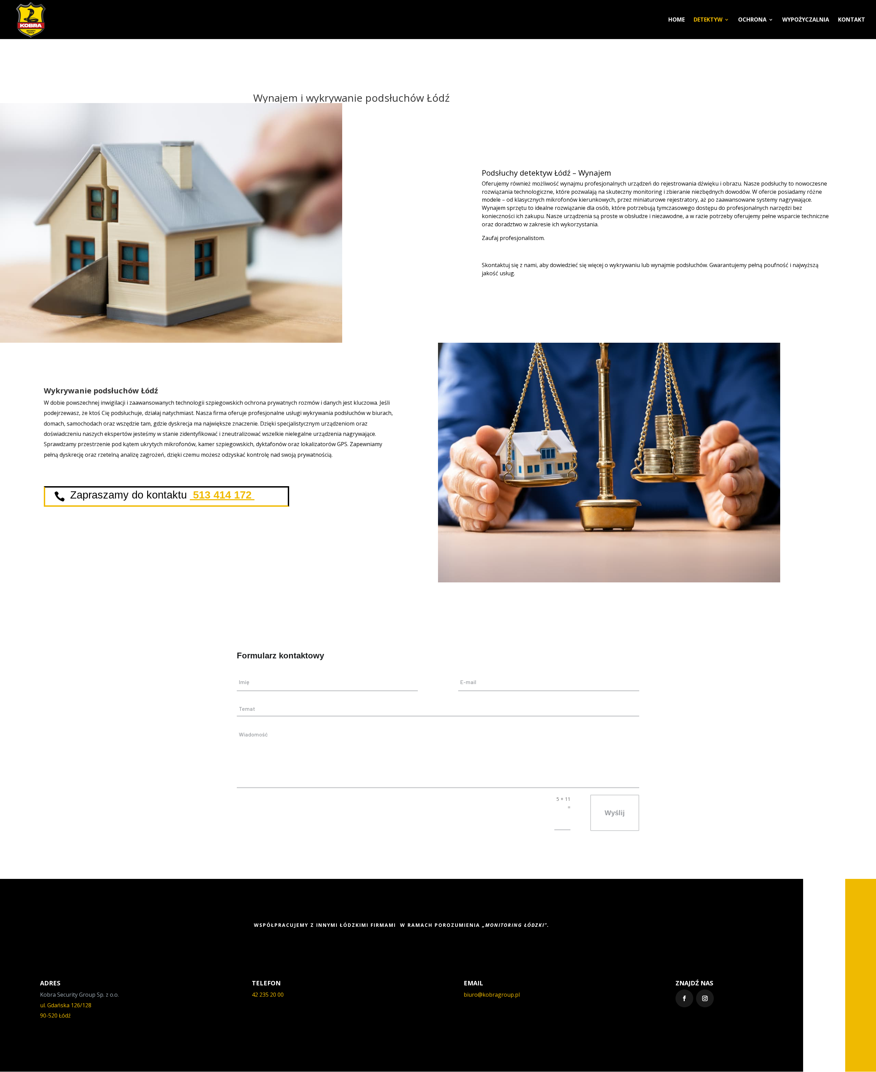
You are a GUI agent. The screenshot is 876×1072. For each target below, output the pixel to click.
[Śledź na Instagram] (705, 998)
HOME (676, 20)
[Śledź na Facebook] (684, 998)
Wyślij (615, 813)
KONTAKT (851, 20)
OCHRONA (752, 20)
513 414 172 (222, 495)
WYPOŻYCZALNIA (805, 20)
